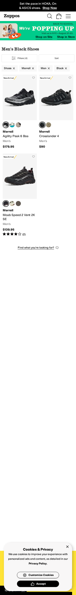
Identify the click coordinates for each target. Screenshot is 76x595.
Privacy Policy (38, 563)
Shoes (7, 68)
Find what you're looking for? (36, 247)
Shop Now (49, 8)
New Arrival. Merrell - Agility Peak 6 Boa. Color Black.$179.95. (20, 112)
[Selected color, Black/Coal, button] (6, 203)
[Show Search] (49, 16)
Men (43, 68)
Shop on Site (43, 36)
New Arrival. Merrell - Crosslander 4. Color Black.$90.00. (56, 112)
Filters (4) (22, 58)
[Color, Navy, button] (18, 203)
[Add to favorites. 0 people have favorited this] (33, 77)
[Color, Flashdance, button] (12, 125)
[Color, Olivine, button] (48, 125)
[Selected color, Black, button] (6, 125)
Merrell (26, 68)
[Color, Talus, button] (12, 203)
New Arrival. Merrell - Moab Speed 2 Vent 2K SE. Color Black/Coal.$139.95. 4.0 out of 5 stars (20, 194)
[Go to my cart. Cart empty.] (59, 16)
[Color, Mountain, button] (18, 125)
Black (60, 68)
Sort (57, 58)
